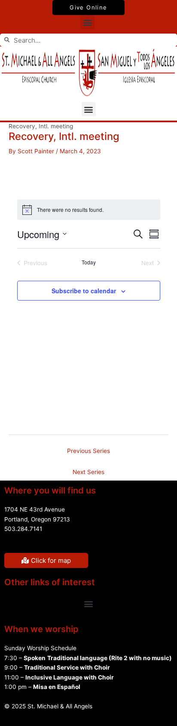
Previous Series (88, 450)
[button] (87, 22)
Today (89, 262)
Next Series (88, 471)
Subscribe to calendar (84, 290)
